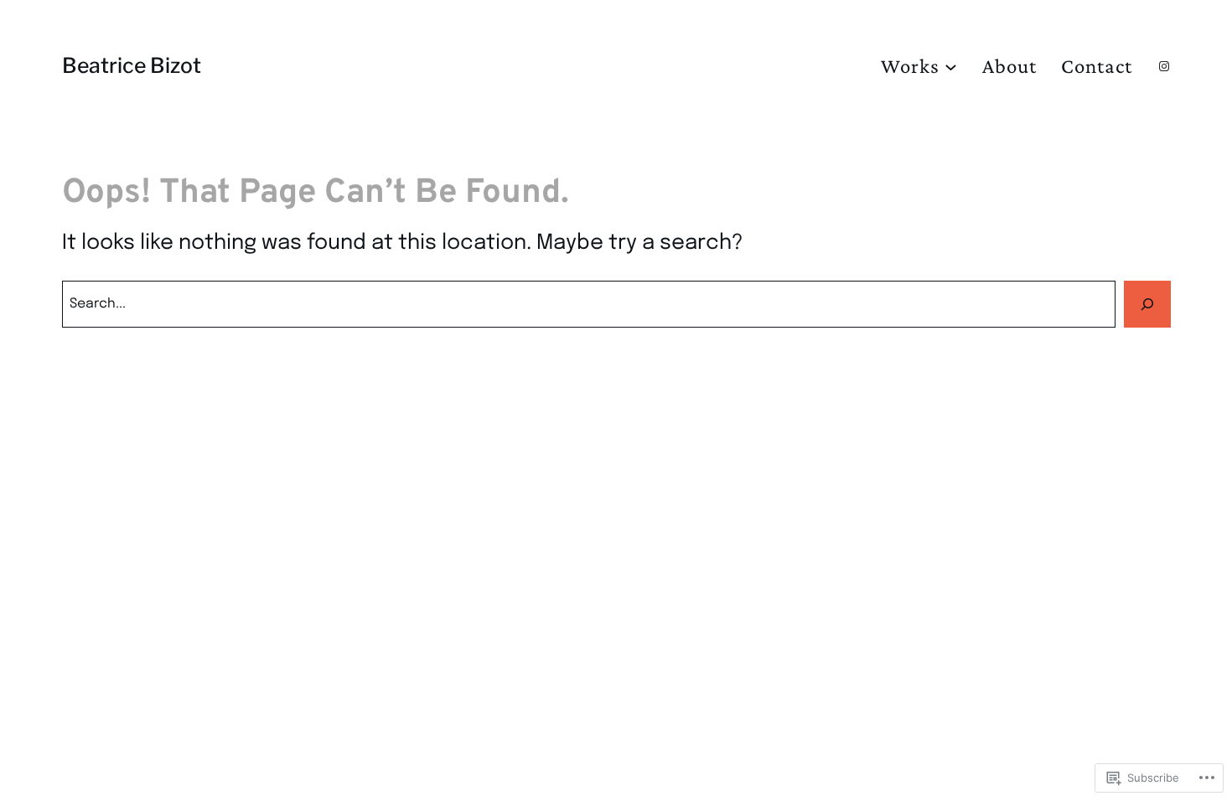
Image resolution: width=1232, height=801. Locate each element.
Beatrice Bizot (131, 65)
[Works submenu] (951, 65)
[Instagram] (1164, 66)
